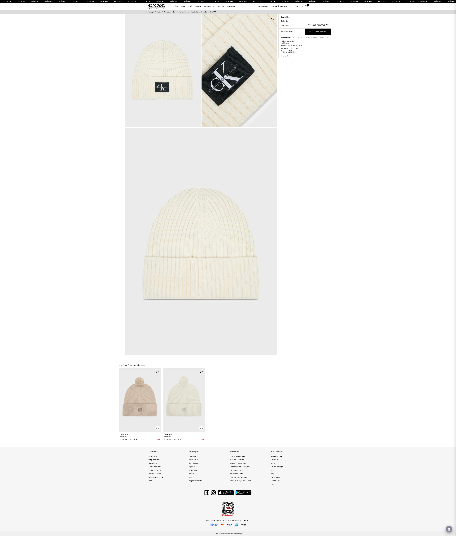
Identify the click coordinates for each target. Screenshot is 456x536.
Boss (272, 470)
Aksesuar (167, 12)
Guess (273, 463)
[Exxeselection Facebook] (206, 493)
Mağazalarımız (209, 6)
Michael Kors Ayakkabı (238, 463)
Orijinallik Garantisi (195, 481)
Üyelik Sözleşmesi (154, 470)
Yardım (274, 6)
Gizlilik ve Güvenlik (154, 467)
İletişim (191, 474)
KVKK (150, 481)
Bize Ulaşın (284, 6)
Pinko (273, 484)
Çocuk (190, 6)
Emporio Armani (276, 456)
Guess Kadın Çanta (236, 470)
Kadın (183, 6)
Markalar (198, 6)
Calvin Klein (285, 17)
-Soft (215, 534)
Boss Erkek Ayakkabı (237, 460)
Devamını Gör (285, 56)
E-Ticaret (221, 534)
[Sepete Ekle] (157, 428)
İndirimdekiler (194, 463)
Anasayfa (151, 12)
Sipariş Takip (193, 456)
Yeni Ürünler (193, 460)
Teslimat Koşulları (154, 474)
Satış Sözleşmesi (154, 460)
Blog (190, 477)
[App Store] (226, 493)
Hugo (273, 474)
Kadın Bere (123, 437)
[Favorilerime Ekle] (157, 372)
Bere (174, 12)
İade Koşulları (297, 38)
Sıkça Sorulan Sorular (155, 477)
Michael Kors (275, 477)
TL (292, 6)
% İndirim (220, 6)
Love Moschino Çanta (237, 456)
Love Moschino (276, 481)
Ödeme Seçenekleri (311, 38)
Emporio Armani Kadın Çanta (240, 467)
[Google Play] (243, 493)
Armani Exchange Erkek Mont (240, 481)
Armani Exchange (277, 467)
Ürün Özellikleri (286, 38)
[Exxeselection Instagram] (213, 493)
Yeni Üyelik (193, 470)
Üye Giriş (192, 467)
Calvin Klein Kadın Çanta (238, 477)
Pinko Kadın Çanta (236, 474)
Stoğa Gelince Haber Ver (317, 32)
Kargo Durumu (263, 6)
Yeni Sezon (231, 6)
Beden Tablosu (325, 38)
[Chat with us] (449, 529)
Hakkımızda (152, 456)
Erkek (176, 6)
